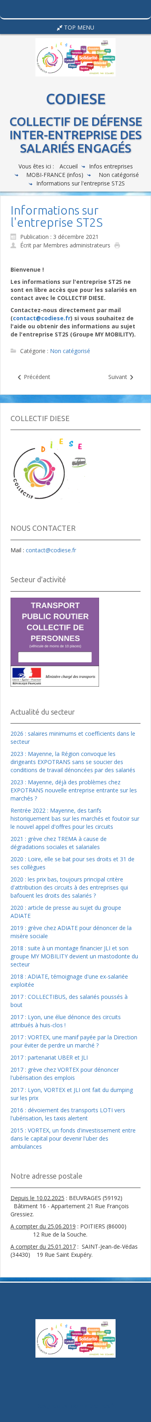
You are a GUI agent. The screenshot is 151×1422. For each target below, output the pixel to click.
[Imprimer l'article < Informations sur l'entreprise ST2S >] (119, 245)
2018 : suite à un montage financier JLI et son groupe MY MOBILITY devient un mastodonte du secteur (74, 956)
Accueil (69, 166)
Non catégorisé (119, 175)
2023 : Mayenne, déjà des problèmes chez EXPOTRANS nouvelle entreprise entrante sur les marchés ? (73, 790)
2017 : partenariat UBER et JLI (49, 1057)
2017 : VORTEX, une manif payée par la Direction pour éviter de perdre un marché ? (73, 1041)
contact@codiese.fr (41, 318)
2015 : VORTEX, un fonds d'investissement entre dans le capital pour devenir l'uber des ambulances (73, 1138)
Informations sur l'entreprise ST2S (56, 216)
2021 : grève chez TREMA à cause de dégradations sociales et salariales (58, 843)
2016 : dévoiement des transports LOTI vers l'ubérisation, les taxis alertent (67, 1114)
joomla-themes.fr (92, 1405)
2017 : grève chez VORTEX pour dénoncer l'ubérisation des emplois (64, 1073)
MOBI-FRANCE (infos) (54, 175)
